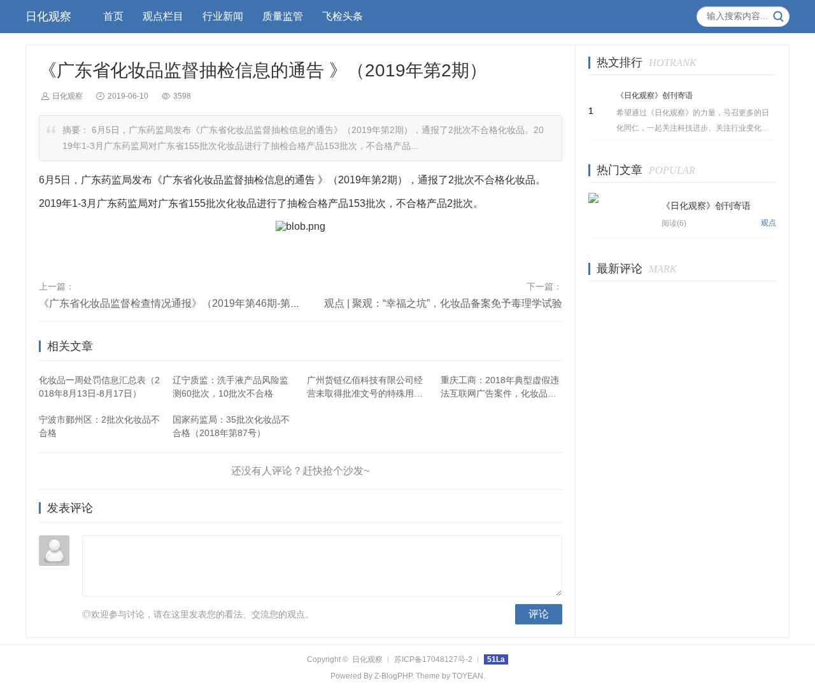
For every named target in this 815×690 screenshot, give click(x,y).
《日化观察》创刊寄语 (654, 95)
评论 (538, 614)
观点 (768, 222)
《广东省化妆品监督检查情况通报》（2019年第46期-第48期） (180, 303)
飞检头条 (342, 16)
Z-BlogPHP (393, 676)
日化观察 (48, 16)
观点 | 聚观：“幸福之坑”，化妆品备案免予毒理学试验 (443, 303)
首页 (113, 16)
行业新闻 (222, 16)
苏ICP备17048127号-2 (433, 659)
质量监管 (282, 16)
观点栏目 (163, 16)
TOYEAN (467, 676)
